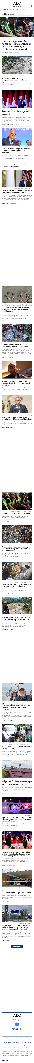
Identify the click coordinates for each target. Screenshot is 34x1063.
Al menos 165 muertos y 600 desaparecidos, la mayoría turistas (15, 79)
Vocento (5, 1042)
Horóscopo (12, 1053)
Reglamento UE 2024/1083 (21, 1045)
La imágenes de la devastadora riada (16, 513)
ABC (3, 521)
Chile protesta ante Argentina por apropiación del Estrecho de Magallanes (17, 418)
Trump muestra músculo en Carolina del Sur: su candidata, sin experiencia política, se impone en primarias (16, 854)
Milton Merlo (4, 357)
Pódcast (28, 1057)
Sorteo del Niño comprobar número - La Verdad (14, 1057)
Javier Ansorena (5, 203)
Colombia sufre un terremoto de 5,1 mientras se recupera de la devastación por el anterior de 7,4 (17, 549)
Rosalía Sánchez (5, 124)
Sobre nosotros (11, 1042)
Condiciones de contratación (10, 1047)
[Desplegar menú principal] (2, 6)
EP (2, 901)
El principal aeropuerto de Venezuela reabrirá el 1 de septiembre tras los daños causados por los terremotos (16, 927)
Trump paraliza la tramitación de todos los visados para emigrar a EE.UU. (17, 191)
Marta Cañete (5, 720)
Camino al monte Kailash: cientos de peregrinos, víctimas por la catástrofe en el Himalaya (16, 309)
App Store (10, 1037)
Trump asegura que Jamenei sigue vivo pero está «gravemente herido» (16, 585)
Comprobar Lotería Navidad (26, 1051)
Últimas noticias (28, 1053)
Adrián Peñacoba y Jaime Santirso (9, 86)
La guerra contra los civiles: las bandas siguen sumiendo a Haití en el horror (16, 345)
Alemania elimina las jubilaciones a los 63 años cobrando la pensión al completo (16, 150)
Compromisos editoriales (24, 1047)
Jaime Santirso (5, 52)
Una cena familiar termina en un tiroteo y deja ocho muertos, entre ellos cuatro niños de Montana (17, 819)
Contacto (18, 1042)
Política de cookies (9, 1044)
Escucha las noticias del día (14, 1055)
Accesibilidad (10, 1045)
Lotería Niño (16, 1051)
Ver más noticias (17, 946)
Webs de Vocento (27, 1060)
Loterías (5, 1055)
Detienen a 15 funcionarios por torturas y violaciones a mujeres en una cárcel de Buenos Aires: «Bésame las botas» (17, 783)
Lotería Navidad (5, 1053)
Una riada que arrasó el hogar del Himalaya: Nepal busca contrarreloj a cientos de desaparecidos (16, 45)
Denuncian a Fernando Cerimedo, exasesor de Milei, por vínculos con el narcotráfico (16, 383)
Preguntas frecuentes (26, 1055)
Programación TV (20, 1053)
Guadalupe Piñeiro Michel (7, 392)
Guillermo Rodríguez (6, 593)
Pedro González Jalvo (6, 827)
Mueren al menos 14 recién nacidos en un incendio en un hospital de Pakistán (16, 892)
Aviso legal (27, 1044)
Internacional (8, 13)
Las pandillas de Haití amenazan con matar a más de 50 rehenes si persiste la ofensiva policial (17, 747)
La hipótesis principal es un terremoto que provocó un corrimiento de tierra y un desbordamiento (16, 619)
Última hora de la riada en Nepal (18, 9)
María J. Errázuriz (5, 427)
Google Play (25, 1037)
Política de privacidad (26, 1042)
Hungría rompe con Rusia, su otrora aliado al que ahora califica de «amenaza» (15, 113)
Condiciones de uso (18, 1044)
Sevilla (19, 6)
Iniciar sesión (31, 6)
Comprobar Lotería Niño (7, 1051)
